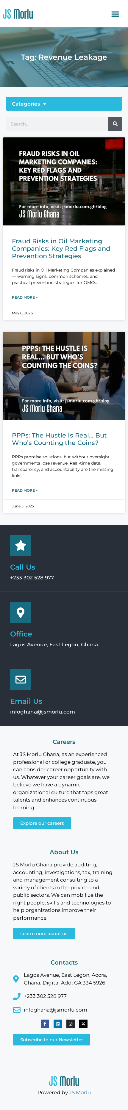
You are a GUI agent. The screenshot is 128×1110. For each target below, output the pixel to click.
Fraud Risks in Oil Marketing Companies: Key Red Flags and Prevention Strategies (61, 248)
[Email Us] (20, 679)
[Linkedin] (58, 1024)
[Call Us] (20, 545)
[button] (115, 13)
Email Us (26, 701)
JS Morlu (80, 1092)
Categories (26, 104)
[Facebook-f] (45, 1024)
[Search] (115, 124)
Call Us (22, 567)
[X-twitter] (83, 1024)
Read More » (25, 297)
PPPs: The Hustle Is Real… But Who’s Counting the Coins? (59, 439)
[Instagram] (70, 1024)
